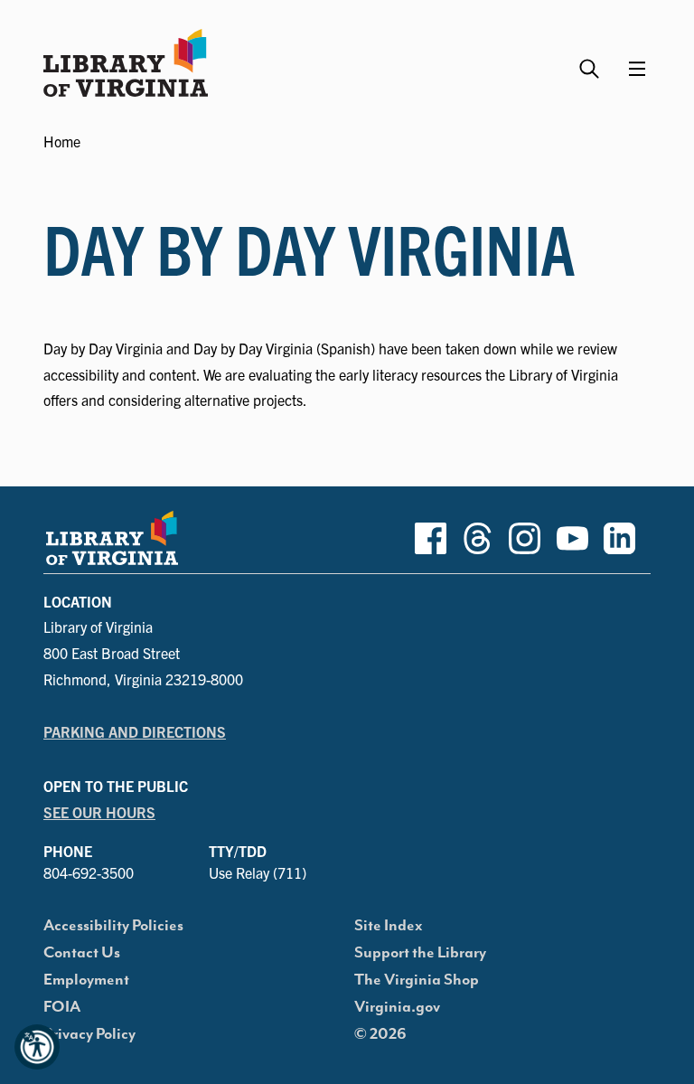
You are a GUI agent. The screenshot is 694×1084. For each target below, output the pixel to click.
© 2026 (380, 1034)
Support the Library (420, 953)
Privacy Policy (89, 1034)
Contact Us (81, 953)
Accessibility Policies (113, 926)
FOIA (61, 1007)
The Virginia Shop (416, 980)
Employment (86, 980)
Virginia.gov (397, 1007)
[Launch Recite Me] (37, 1047)
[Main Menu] (637, 68)
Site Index (388, 926)
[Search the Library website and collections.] (591, 61)
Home (61, 141)
